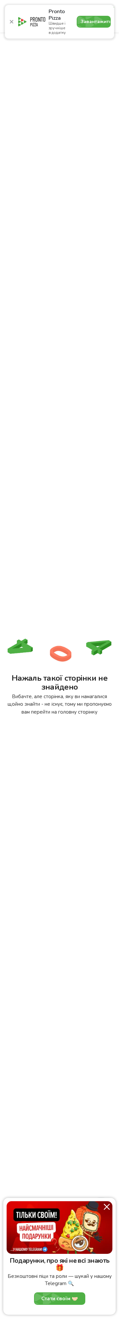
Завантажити (96, 21)
